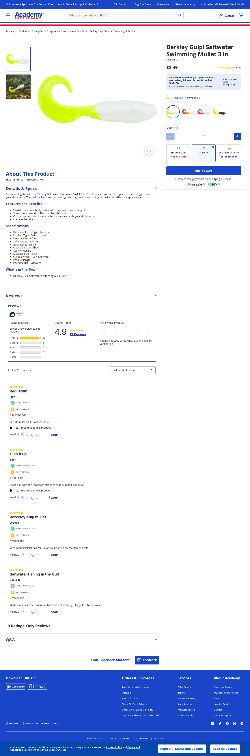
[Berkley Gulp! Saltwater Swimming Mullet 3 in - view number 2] (18, 87)
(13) (239, 68)
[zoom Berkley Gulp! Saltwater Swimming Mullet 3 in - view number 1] (97, 99)
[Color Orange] (188, 112)
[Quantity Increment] (237, 136)
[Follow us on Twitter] (220, 723)
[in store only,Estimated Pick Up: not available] (178, 153)
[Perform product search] (180, 15)
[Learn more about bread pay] (213, 184)
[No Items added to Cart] (241, 15)
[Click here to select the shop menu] (8, 15)
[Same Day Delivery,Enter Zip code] (229, 153)
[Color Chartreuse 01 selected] (173, 112)
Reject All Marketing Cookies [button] (181, 749)
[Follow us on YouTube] (227, 723)
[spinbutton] (203, 136)
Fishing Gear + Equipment (45, 31)
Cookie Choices (57, 750)
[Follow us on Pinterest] (242, 723)
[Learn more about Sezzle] (196, 184)
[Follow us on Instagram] (234, 723)
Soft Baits (82, 31)
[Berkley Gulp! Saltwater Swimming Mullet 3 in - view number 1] (18, 59)
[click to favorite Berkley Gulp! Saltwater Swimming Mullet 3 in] (149, 151)
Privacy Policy (114, 747)
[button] (231, 82)
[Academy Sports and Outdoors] (29, 15)
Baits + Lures (67, 31)
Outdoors (23, 31)
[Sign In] (221, 15)
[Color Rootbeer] (219, 112)
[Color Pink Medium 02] (203, 112)
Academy (11, 31)
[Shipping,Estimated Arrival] (204, 153)
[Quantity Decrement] (170, 136)
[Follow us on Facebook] (212, 723)
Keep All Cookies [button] (225, 749)
